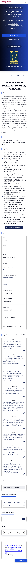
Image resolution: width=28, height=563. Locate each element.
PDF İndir (13, 35)
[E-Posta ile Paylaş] (23, 532)
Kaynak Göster (13, 39)
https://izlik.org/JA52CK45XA (12, 326)
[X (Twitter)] (14, 532)
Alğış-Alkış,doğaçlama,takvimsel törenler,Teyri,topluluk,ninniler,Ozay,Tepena (13, 142)
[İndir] (23, 519)
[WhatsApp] (9, 532)
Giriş (24, 2)
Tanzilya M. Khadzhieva (13, 26)
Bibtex (25, 334)
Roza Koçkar (14, 28)
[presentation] (15, 181)
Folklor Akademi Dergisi (14, 66)
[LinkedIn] (18, 532)
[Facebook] (4, 532)
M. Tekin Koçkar (13, 24)
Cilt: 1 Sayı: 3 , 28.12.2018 (11, 487)
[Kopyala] (24, 350)
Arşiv (2, 480)
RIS (17, 334)
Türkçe (18, 2)
